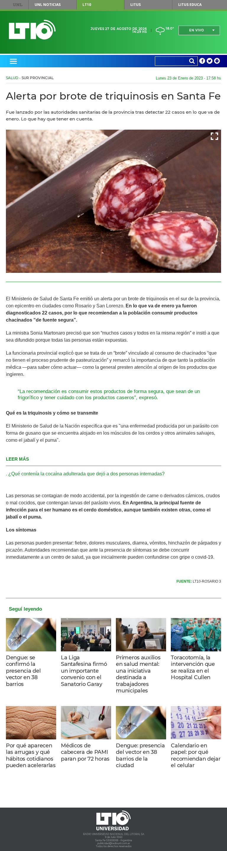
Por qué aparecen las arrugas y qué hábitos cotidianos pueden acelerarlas (31, 755)
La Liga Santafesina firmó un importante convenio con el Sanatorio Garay (84, 670)
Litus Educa (190, 4)
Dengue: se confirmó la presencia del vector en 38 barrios (23, 670)
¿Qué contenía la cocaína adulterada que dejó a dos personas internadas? (86, 473)
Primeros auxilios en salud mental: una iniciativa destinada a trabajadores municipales (138, 674)
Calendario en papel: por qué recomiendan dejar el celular (195, 755)
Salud (12, 78)
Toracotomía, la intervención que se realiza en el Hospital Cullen (193, 667)
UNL (17, 4)
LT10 (86, 4)
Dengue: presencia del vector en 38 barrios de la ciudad (140, 755)
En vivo (196, 30)
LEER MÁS (17, 459)
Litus (135, 4)
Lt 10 (32, 30)
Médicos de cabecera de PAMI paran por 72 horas (85, 752)
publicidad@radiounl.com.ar (113, 843)
